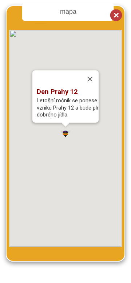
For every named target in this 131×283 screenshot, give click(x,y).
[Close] (90, 79)
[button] (65, 132)
